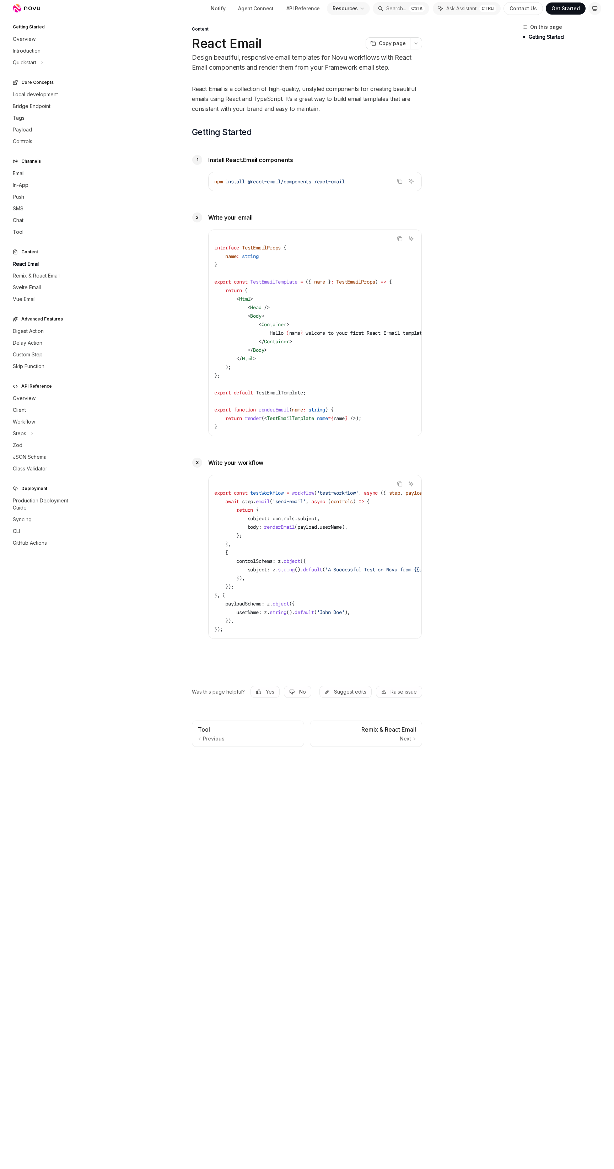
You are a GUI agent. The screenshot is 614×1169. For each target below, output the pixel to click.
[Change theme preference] (594, 8)
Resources (345, 8)
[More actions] (416, 43)
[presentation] (315, 333)
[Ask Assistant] (411, 181)
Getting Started (546, 37)
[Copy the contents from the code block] (399, 181)
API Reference (303, 8)
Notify (218, 8)
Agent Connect (255, 8)
